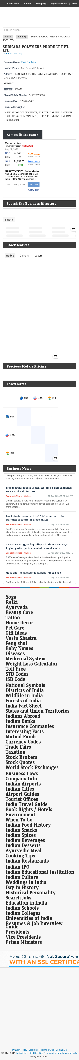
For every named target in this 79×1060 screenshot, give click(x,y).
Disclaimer (34, 1050)
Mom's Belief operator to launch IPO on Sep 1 (33, 569)
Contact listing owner (22, 135)
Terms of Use (47, 1050)
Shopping (41, 3)
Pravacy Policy (19, 1050)
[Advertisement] (39, 1007)
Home (8, 36)
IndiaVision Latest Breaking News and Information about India (47, 1053)
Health (27, 3)
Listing (22, 36)
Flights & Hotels (59, 3)
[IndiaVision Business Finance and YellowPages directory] (41, 18)
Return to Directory (12, 53)
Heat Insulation (29, 62)
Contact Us (61, 1050)
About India (13, 3)
